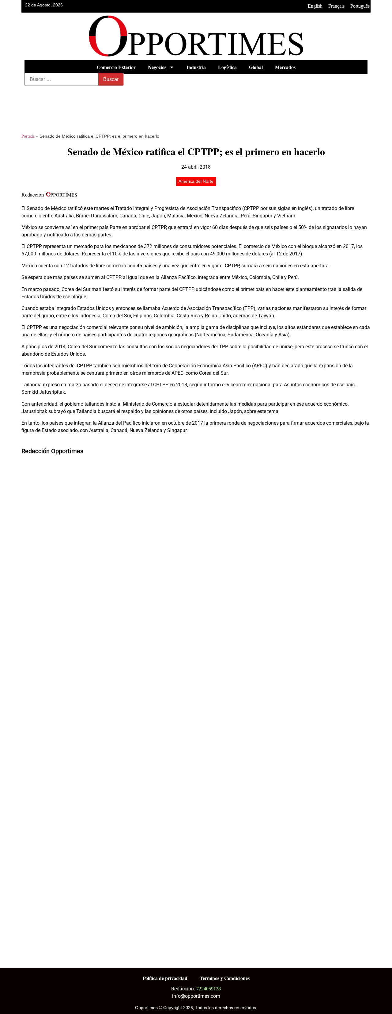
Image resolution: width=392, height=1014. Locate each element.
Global (256, 67)
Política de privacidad (165, 977)
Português (360, 6)
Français (336, 6)
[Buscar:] (61, 79)
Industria (196, 67)
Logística (227, 67)
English (315, 6)
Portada (28, 136)
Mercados (285, 67)
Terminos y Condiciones (225, 977)
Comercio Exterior (116, 67)
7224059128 (208, 988)
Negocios (157, 67)
